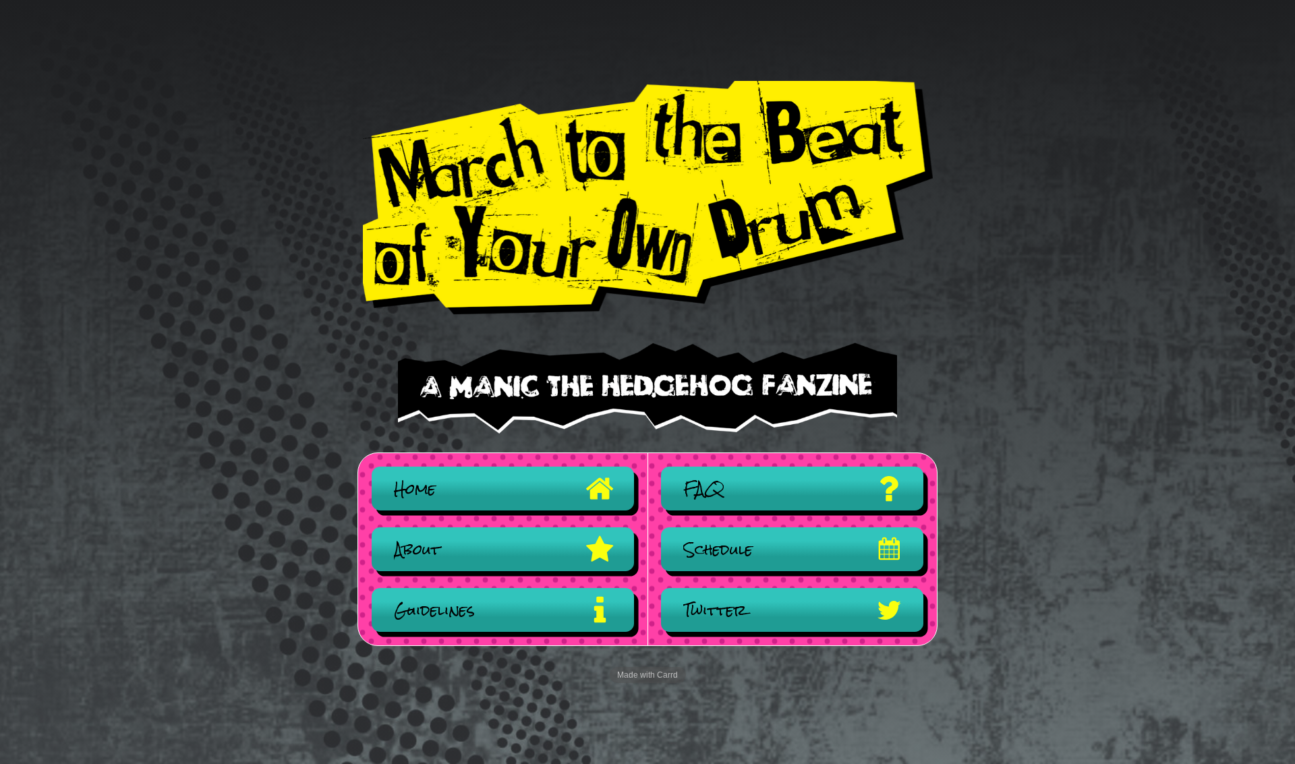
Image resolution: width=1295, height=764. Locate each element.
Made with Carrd (647, 675)
